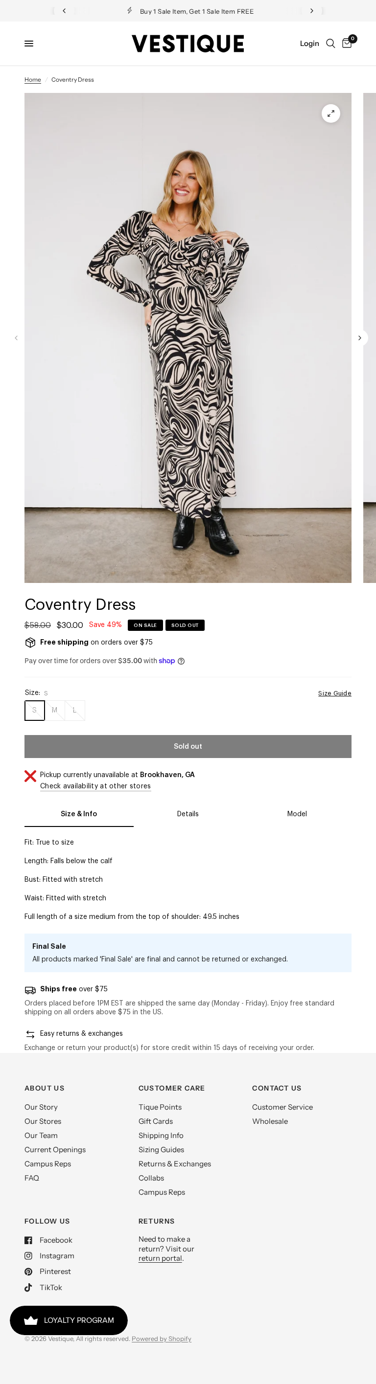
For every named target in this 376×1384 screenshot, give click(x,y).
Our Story (41, 1107)
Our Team (41, 1135)
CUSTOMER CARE (172, 1088)
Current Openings (55, 1149)
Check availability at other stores (95, 786)
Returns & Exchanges (175, 1163)
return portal (160, 1258)
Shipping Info (161, 1135)
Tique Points (160, 1107)
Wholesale (270, 1121)
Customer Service (282, 1107)
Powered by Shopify (161, 1338)
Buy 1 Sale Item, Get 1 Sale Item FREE (196, 11)
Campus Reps (47, 1163)
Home (32, 79)
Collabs (151, 1178)
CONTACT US (277, 1088)
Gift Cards (156, 1121)
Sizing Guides (161, 1149)
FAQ (31, 1178)
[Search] (331, 44)
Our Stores (42, 1121)
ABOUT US (44, 1088)
